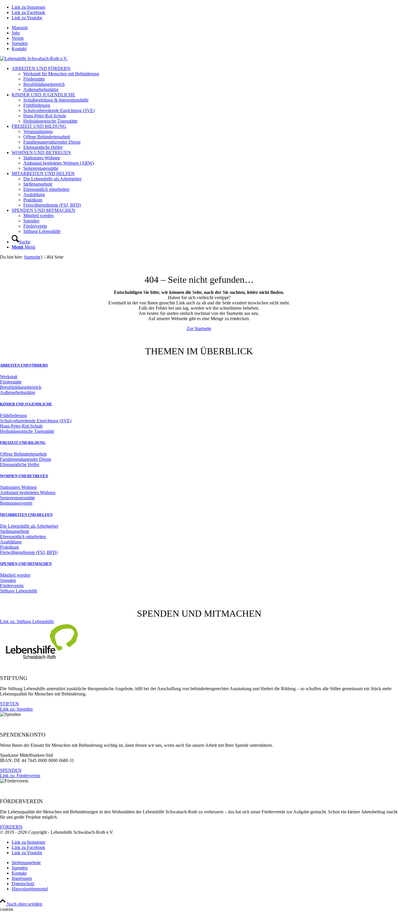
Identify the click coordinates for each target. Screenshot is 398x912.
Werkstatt (8, 376)
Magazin (20, 27)
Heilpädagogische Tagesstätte (27, 431)
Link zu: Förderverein (20, 775)
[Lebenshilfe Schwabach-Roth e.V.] (34, 58)
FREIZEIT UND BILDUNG (22, 442)
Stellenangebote (14, 531)
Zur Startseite (199, 328)
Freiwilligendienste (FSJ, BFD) (29, 552)
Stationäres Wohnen (18, 487)
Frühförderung (13, 415)
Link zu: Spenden (16, 709)
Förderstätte (11, 381)
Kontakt (19, 48)
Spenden (20, 43)
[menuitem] (205, 27)
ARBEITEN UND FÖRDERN (24, 365)
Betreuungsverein (16, 503)
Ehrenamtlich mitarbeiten (23, 536)
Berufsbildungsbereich (20, 387)
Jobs (16, 32)
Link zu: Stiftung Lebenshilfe (27, 621)
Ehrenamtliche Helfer (19, 464)
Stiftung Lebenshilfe (18, 590)
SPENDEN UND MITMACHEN (26, 564)
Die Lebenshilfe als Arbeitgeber (29, 526)
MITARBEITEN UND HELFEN (26, 514)
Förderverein (12, 585)
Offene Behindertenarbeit (23, 453)
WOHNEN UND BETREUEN (24, 476)
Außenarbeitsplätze (17, 392)
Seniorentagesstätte (17, 497)
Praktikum (9, 547)
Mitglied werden (15, 575)
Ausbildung (11, 541)
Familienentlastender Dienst (25, 459)
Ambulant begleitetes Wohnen (27, 492)
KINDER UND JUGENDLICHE (26, 404)
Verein (18, 38)
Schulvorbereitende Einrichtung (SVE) (35, 420)
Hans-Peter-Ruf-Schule (21, 425)
